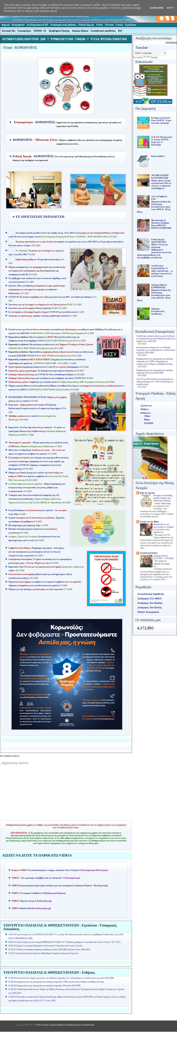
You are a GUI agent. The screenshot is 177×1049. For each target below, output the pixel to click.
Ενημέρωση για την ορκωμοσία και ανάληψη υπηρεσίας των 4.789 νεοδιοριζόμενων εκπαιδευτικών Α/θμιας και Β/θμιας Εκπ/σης (154, 361)
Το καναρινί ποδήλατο (30, 893)
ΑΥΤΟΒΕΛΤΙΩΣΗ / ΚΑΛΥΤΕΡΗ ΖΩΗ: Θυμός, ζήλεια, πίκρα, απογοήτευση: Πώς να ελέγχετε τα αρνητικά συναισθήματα (161, 182)
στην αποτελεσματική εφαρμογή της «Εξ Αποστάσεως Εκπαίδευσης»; (35, 499)
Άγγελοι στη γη (27, 901)
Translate (154, 57)
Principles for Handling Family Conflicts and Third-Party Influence (163, 498)
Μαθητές (145, 409)
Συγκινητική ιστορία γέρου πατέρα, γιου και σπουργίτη (46, 885)
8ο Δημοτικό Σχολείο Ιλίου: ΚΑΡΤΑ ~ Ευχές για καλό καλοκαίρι (161, 120)
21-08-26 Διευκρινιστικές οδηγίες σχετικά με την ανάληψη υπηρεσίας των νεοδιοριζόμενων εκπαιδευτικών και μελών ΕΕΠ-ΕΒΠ (61, 978)
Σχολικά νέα (146, 405)
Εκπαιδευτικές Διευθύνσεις (103, 31)
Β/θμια (147, 419)
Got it (170, 8)
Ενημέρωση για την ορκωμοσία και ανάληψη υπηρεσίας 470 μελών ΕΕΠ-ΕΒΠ (154, 371)
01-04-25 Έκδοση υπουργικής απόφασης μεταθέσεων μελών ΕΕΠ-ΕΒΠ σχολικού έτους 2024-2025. (49, 949)
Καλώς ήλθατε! (158, 156)
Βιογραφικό (18, 24)
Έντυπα (109, 24)
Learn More (156, 8)
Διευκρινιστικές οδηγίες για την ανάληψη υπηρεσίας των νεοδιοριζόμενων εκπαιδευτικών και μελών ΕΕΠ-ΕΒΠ (155, 350)
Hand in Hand (27, 908)
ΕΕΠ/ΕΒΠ (148, 423)
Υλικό (99, 24)
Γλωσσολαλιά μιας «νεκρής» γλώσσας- (53, 870)
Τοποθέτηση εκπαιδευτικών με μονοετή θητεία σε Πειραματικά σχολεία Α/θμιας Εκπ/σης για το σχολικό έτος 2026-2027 (156, 338)
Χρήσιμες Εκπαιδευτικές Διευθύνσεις (158, 311)
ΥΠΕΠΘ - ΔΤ (39, 31)
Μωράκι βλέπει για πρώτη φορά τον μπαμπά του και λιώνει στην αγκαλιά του (163, 528)
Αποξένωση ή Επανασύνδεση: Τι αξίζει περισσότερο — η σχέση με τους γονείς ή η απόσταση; (162, 270)
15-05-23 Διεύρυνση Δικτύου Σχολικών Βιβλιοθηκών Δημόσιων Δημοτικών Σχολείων (43, 953)
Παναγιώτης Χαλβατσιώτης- (33, 431)
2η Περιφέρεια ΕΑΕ (37, 24)
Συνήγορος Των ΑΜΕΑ (150, 598)
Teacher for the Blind (149, 522)
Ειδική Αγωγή (86, 24)
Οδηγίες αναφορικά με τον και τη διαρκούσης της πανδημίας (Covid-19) (36, 271)
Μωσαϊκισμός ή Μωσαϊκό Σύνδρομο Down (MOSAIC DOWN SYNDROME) (161, 224)
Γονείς (119, 24)
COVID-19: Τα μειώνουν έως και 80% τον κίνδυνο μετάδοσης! (50, 297)
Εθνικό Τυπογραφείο (148, 612)
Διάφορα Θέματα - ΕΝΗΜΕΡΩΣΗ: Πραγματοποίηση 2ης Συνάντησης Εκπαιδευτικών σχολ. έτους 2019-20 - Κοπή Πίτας (154, 293)
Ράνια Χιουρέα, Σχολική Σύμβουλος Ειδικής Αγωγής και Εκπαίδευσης (65, 1025)
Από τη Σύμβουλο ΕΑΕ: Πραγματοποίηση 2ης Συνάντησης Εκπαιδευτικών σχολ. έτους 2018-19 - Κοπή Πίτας (154, 204)
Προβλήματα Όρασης (59, 31)
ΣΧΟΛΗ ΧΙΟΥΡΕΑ (149, 553)
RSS (120, 31)
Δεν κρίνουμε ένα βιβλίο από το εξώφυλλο (41, 878)
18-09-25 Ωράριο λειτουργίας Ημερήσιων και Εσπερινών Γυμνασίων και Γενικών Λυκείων (45, 945)
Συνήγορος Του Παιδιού (150, 603)
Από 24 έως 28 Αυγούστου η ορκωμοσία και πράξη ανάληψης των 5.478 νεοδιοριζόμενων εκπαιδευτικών (154, 381)
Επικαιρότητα (24, 31)
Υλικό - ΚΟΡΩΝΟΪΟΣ (20, 47)
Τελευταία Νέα (8, 31)
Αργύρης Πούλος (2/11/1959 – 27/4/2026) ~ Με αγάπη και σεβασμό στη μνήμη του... (163, 561)
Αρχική (5, 24)
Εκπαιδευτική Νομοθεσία (151, 594)
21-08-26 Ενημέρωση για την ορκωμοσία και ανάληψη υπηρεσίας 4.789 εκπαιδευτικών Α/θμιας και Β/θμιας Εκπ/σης (56, 982)
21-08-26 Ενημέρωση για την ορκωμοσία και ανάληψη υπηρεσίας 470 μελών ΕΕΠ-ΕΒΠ (44, 985)
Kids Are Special (147, 493)
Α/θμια (147, 416)
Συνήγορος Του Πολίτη (149, 607)
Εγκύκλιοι (130, 24)
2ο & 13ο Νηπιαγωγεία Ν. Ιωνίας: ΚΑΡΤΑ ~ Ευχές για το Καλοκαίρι (161, 141)
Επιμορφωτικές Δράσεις (63, 24)
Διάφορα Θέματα (80, 31)
